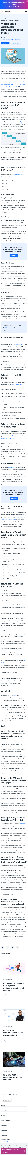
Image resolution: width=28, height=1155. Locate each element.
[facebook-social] (13, 1094)
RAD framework (12, 467)
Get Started (14, 255)
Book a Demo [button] (16, 43)
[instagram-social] (10, 1094)
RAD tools (7, 328)
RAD (15, 695)
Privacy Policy (12, 1145)
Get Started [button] (5, 43)
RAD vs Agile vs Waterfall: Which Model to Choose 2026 (13, 1032)
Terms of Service (4, 1145)
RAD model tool (20, 344)
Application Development (11, 18)
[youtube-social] (16, 1094)
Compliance (18, 1145)
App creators (4, 676)
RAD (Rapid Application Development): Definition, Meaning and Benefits (13, 987)
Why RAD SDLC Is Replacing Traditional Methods (12, 1077)
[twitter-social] (3, 1094)
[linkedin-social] (7, 1094)
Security (24, 1145)
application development (18, 122)
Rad (20, 18)
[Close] (27, 1)
